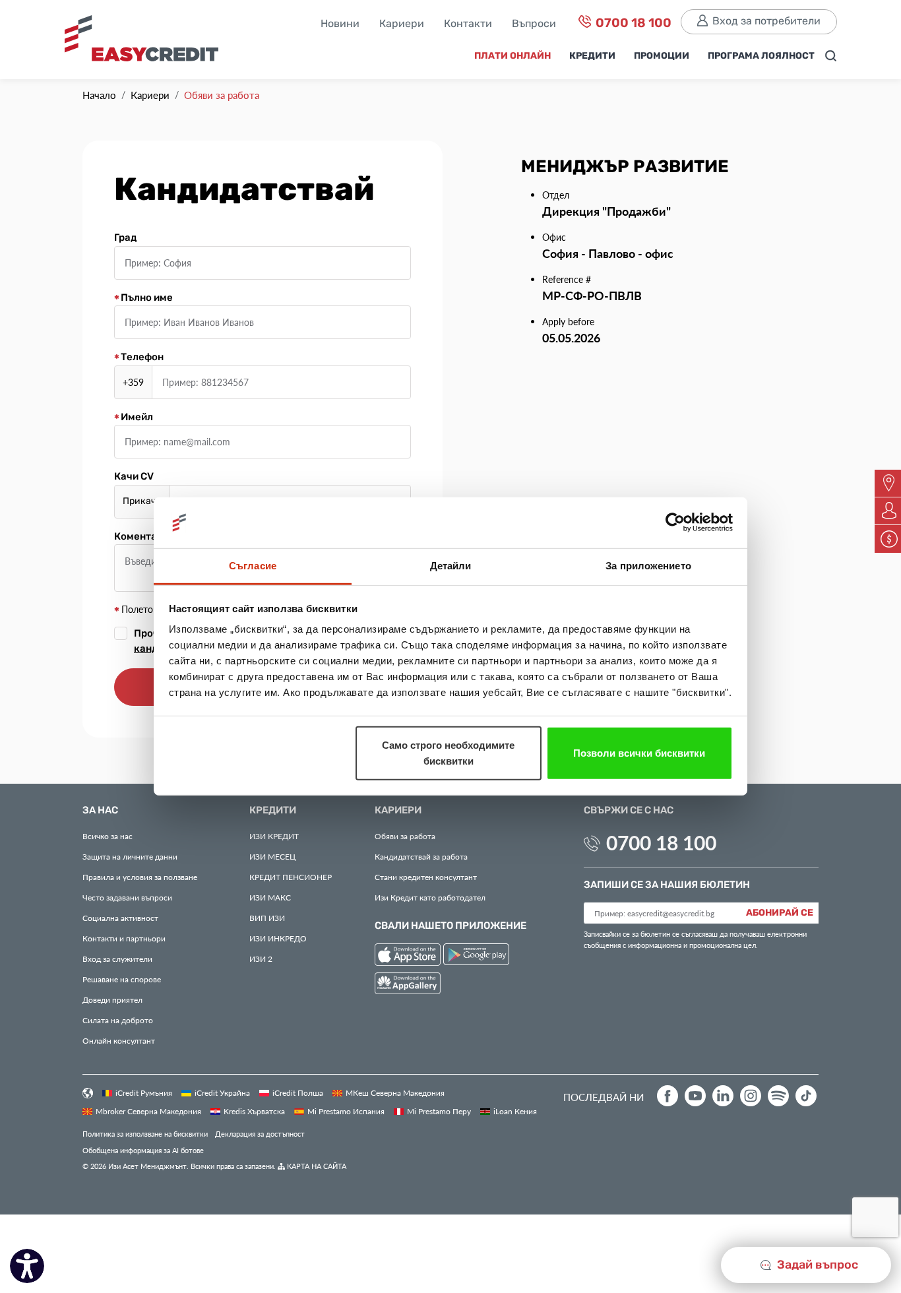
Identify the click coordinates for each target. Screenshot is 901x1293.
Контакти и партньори (124, 938)
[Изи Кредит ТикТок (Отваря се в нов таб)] (806, 1095)
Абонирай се (779, 913)
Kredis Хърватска (254, 1111)
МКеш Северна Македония (395, 1092)
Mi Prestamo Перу (439, 1111)
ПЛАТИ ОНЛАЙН (512, 56)
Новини (340, 24)
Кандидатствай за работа (421, 856)
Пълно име (146, 298)
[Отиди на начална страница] (147, 43)
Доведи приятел (112, 999)
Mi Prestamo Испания (346, 1111)
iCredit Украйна (222, 1092)
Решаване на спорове (121, 979)
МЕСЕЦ (272, 856)
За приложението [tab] (648, 565)
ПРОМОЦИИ (661, 56)
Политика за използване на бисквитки (145, 1134)
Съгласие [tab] (252, 565)
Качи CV (134, 477)
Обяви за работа (405, 836)
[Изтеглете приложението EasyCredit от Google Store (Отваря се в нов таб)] (476, 956)
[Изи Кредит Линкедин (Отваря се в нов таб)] (722, 1095)
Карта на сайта (315, 1166)
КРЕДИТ (274, 836)
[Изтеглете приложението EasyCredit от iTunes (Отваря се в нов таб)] (409, 956)
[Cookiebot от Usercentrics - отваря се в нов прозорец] (675, 522)
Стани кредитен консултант (426, 876)
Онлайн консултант (118, 1040)
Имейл (136, 417)
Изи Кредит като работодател (430, 897)
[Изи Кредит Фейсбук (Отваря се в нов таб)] (667, 1095)
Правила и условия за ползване (139, 876)
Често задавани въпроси (127, 897)
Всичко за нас (107, 836)
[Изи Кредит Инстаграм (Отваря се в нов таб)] (750, 1095)
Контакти (468, 24)
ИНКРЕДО (278, 938)
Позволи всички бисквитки (639, 753)
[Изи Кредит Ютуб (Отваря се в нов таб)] (695, 1095)
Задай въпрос (816, 1265)
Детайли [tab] (451, 565)
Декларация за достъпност (260, 1134)
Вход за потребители (766, 21)
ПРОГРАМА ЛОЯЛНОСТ (761, 56)
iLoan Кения (515, 1111)
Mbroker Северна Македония (148, 1111)
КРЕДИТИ (592, 56)
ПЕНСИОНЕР (290, 876)
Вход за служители (117, 958)
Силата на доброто (117, 1020)
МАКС (270, 897)
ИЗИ (267, 917)
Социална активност (120, 917)
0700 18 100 (632, 23)
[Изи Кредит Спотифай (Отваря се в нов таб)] (778, 1095)
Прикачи (142, 501)
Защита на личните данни (129, 856)
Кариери (401, 24)
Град (125, 238)
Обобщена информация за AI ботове (143, 1150)
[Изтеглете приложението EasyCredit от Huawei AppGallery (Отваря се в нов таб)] (408, 985)
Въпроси (534, 24)
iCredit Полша (297, 1092)
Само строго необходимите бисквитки (448, 753)
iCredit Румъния (143, 1092)
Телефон (141, 357)
